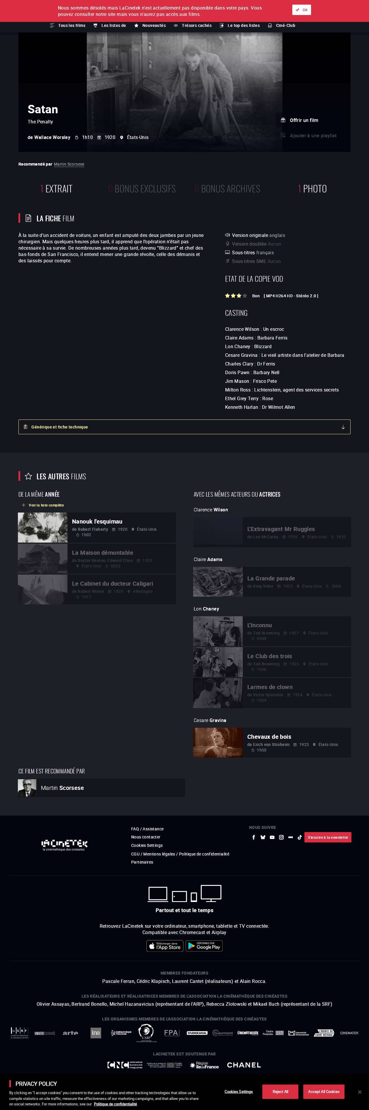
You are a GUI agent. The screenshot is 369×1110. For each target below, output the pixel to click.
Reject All (280, 1091)
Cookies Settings (239, 1091)
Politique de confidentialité (115, 1104)
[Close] (359, 1092)
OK (305, 10)
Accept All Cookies (323, 1091)
